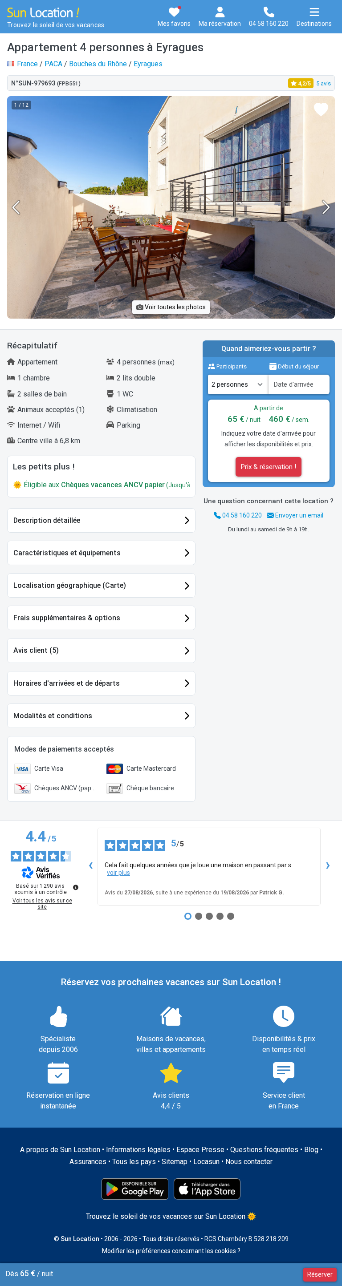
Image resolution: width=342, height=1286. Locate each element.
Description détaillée (46, 520)
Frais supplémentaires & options (66, 618)
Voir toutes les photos (174, 307)
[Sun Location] (43, 12)
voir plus (118, 872)
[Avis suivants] (328, 866)
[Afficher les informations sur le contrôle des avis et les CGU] (75, 887)
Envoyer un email (298, 515)
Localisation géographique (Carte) (69, 585)
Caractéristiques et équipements (67, 553)
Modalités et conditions (52, 716)
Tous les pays (134, 1161)
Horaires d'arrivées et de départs (66, 683)
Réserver (320, 1274)
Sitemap (174, 1161)
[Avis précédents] (90, 866)
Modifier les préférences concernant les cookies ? (171, 1250)
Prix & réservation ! (268, 467)
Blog (311, 1149)
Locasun (206, 1161)
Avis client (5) (36, 650)
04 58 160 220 (241, 515)
